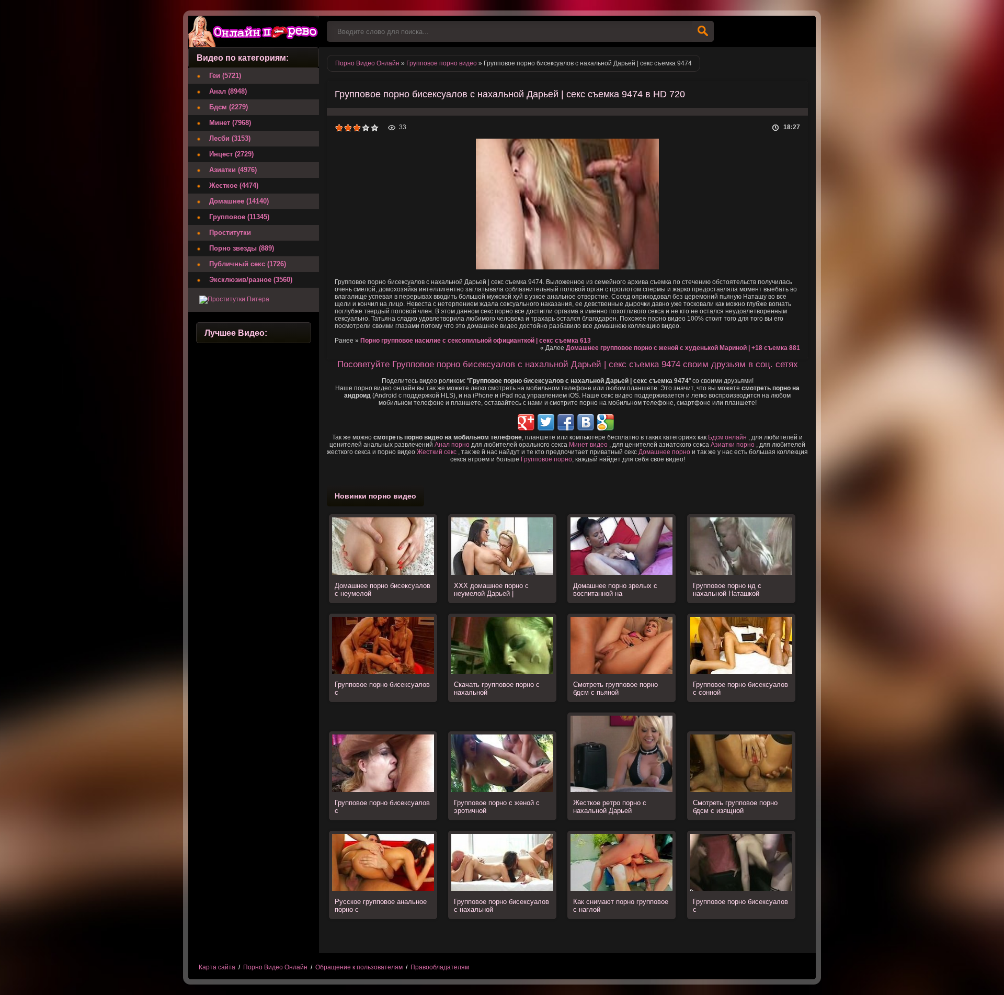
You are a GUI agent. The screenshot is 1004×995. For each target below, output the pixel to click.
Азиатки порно (733, 444)
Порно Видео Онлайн (275, 967)
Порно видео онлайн (253, 31)
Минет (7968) (230, 123)
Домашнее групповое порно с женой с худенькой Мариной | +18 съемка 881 (683, 348)
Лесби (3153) (229, 138)
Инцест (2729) (231, 154)
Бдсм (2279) (228, 107)
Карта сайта (217, 967)
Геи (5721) (225, 76)
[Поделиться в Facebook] (565, 422)
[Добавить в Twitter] (546, 422)
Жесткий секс (437, 452)
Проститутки (230, 232)
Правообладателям (439, 967)
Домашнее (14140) (239, 201)
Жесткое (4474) (233, 185)
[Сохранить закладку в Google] (605, 422)
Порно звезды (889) (241, 248)
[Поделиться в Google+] (526, 422)
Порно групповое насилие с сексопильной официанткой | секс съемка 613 (475, 340)
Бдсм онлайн (727, 437)
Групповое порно (546, 459)
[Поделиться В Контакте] (585, 422)
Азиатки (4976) (233, 170)
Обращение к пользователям (359, 967)
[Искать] (703, 31)
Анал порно (452, 444)
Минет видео (588, 444)
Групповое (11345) (239, 217)
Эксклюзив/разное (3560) (250, 280)
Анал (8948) (228, 91)
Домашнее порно (664, 452)
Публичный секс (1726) (247, 264)
